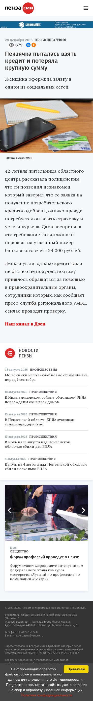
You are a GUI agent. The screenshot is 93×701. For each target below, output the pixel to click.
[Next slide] (82, 510)
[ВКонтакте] (28, 45)
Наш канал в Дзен (25, 324)
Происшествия (50, 40)
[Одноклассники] (33, 45)
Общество (19, 551)
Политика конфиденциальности (46, 695)
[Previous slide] (11, 510)
